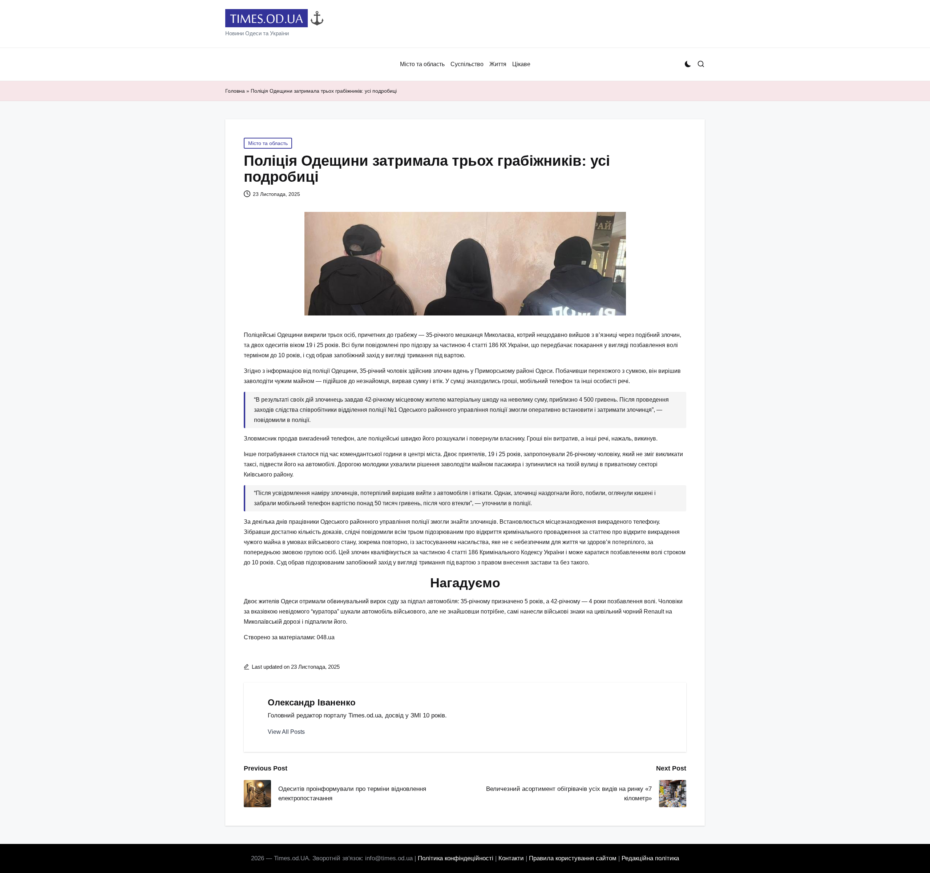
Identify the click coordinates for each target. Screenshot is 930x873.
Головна (235, 91)
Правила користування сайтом (572, 858)
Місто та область (268, 143)
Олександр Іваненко (312, 702)
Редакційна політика (650, 858)
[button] (286, 732)
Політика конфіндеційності (455, 858)
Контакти (511, 858)
